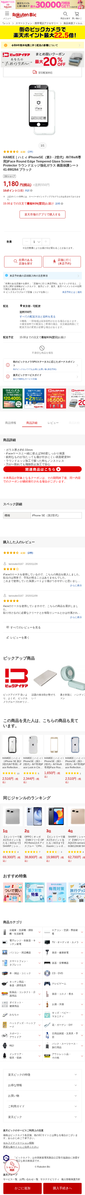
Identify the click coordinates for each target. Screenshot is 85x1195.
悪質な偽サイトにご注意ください (21, 1147)
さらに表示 (76, 585)
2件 (30, 553)
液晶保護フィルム (72, 23)
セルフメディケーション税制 (18, 1143)
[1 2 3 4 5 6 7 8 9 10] (36, 241)
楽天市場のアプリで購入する (42, 214)
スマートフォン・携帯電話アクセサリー (37, 23)
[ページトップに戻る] (79, 1182)
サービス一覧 (10, 1179)
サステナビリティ (49, 1179)
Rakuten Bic (24, 15)
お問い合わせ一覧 (28, 1179)
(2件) (30, 151)
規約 (79, 292)
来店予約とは (68, 292)
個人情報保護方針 (70, 1179)
